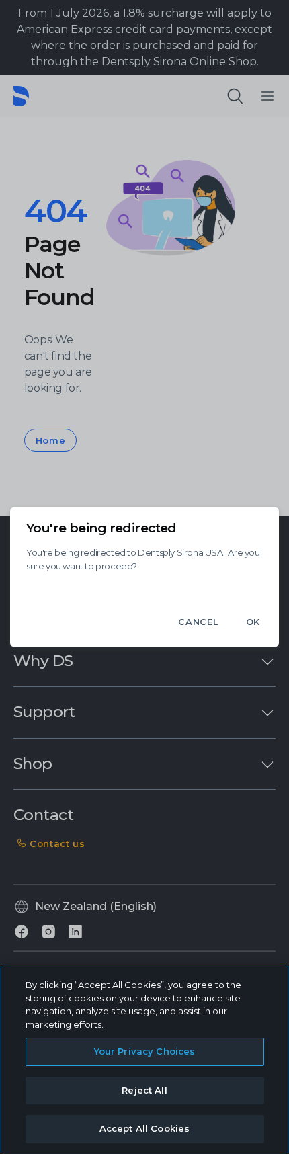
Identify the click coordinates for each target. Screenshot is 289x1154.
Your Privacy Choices (145, 1051)
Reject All (144, 1090)
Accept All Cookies (144, 1128)
